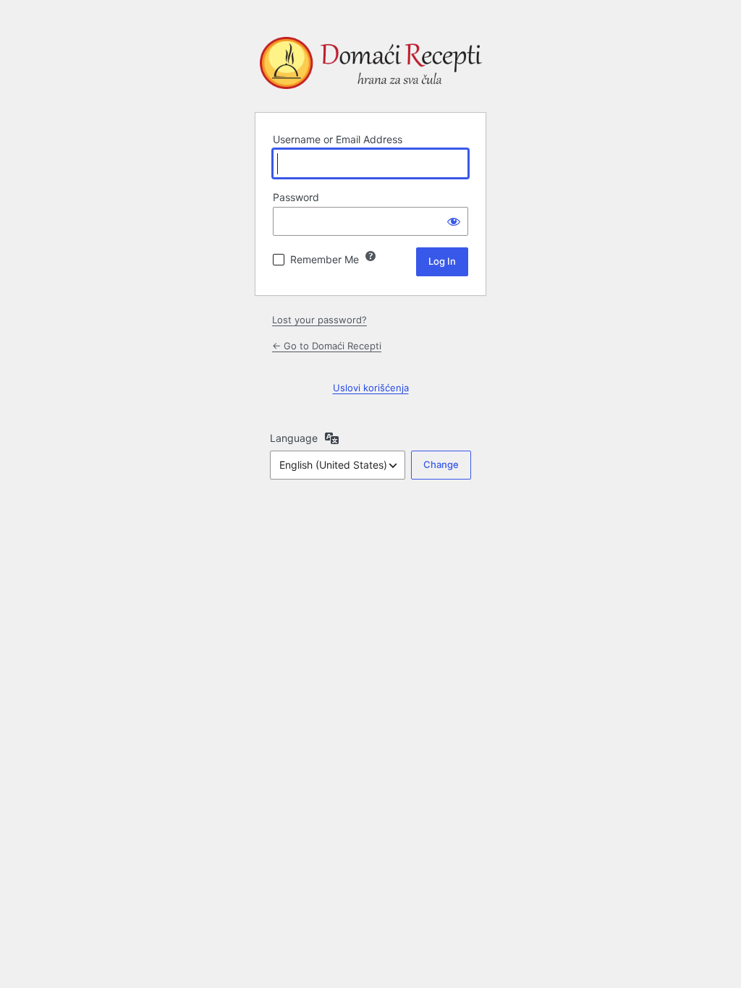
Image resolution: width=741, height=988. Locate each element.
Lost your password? (319, 319)
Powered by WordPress (370, 66)
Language (294, 438)
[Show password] (453, 221)
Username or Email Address (337, 139)
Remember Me (324, 259)
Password (296, 197)
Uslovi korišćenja (371, 387)
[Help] (370, 256)
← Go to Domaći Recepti (326, 346)
